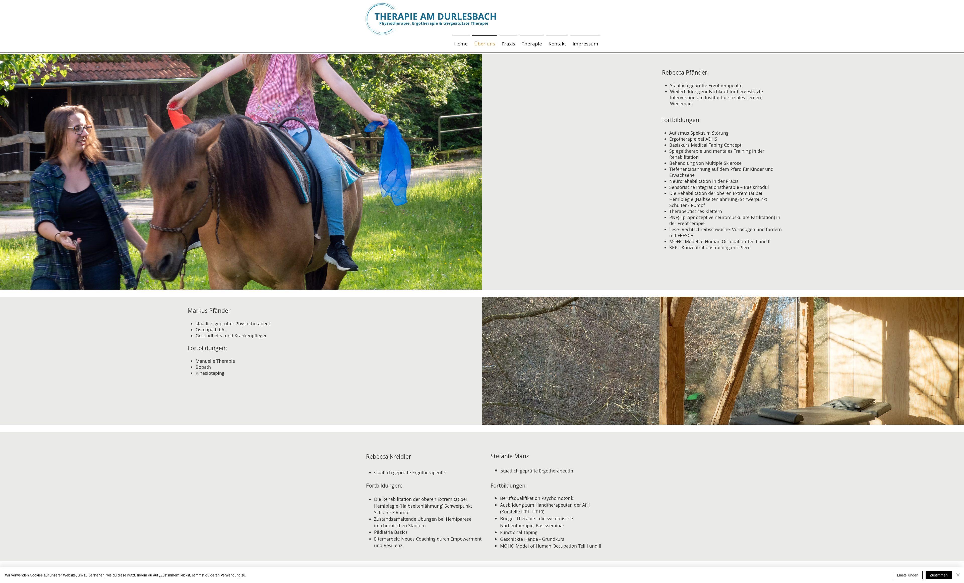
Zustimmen (939, 574)
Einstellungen (907, 574)
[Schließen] (958, 575)
